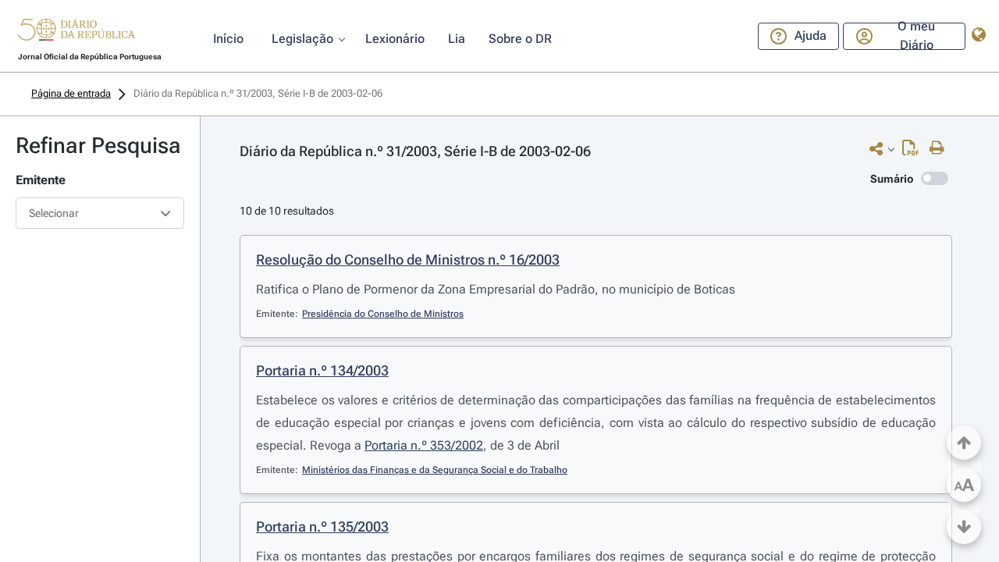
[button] (76, 32)
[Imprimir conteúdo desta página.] (941, 148)
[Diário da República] (76, 33)
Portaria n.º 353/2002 (423, 445)
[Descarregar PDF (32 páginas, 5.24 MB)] (914, 151)
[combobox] (100, 213)
